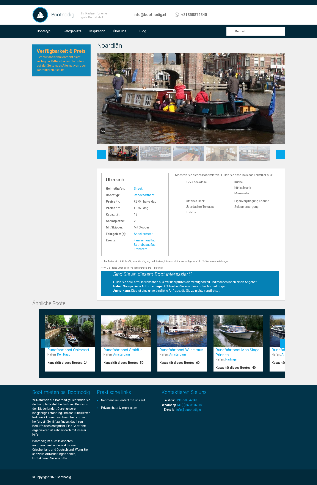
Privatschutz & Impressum (119, 407)
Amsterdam (121, 354)
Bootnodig (62, 15)
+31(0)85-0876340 (189, 405)
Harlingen (231, 359)
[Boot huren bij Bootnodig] (40, 14)
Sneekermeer (143, 234)
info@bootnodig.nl (150, 14)
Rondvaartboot (144, 195)
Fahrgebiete (72, 31)
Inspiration (97, 31)
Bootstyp (43, 31)
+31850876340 (194, 14)
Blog (142, 31)
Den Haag (63, 354)
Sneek (138, 188)
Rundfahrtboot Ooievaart (68, 350)
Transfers (140, 249)
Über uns (119, 31)
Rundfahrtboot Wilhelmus (181, 350)
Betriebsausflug (144, 244)
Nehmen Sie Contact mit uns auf (123, 400)
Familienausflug (144, 240)
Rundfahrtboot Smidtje (123, 350)
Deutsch (240, 31)
